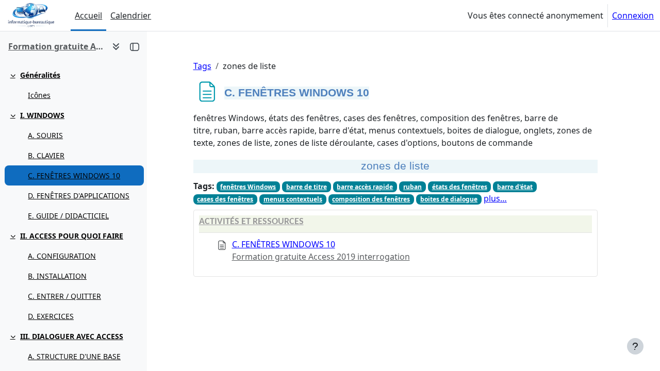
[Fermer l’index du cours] (134, 46)
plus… (495, 198)
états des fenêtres (459, 186)
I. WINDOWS (42, 115)
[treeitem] (73, 85)
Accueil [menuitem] (88, 15)
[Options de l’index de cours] (116, 46)
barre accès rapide (365, 186)
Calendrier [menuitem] (130, 15)
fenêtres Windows (248, 186)
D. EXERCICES (51, 316)
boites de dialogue (448, 199)
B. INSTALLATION (57, 276)
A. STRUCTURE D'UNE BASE (74, 356)
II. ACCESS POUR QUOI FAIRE (71, 236)
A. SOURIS (45, 135)
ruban (412, 186)
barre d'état (515, 186)
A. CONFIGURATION (62, 256)
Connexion (633, 15)
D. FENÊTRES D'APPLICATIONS (78, 195)
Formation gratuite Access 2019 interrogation (321, 256)
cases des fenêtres (225, 199)
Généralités (40, 75)
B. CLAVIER (46, 155)
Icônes (39, 95)
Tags (202, 66)
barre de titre (306, 186)
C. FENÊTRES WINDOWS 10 (74, 175)
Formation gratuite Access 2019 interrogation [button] (56, 46)
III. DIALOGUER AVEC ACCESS (71, 336)
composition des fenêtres (371, 199)
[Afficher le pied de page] (635, 346)
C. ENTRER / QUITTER (64, 296)
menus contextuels (292, 199)
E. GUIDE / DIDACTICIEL (68, 216)
